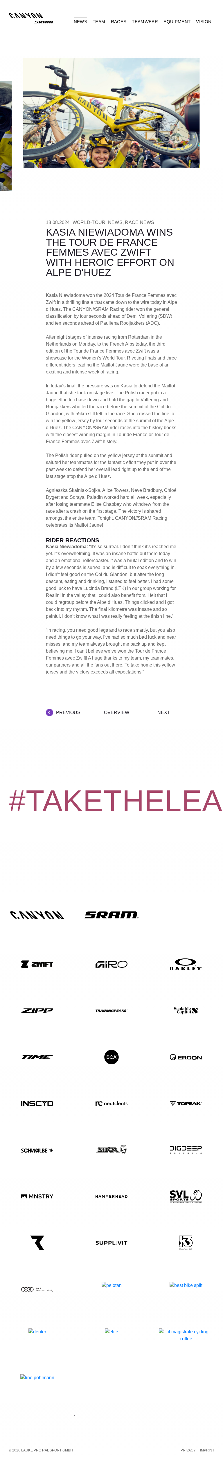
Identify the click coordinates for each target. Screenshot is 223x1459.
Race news (139, 222)
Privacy (188, 1450)
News (115, 222)
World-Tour (89, 222)
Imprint (207, 1450)
